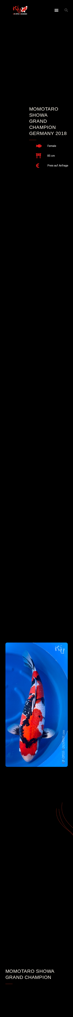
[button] (56, 10)
